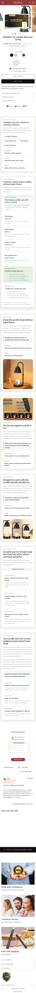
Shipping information (11, 93)
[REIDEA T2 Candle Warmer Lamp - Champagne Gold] (4, 837)
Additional (5, 968)
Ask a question (8, 100)
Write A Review (18, 759)
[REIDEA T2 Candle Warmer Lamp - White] (6, 837)
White (19, 55)
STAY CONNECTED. (7, 985)
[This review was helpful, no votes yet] (27, 804)
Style (18, 60)
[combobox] (26, 771)
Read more (17, 797)
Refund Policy (8, 97)
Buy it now (18, 81)
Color (18, 51)
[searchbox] (10, 767)
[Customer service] (18, 906)
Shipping (12, 46)
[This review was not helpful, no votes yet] (31, 804)
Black (11, 55)
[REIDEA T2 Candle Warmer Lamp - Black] (2, 837)
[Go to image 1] (15, 33)
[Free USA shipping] (18, 938)
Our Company (6, 960)
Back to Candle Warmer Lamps (19, 849)
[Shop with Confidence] (18, 874)
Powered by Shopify (18, 991)
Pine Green (23, 55)
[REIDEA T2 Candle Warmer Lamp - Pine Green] (8, 837)
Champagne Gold (15, 55)
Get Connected (7, 964)
